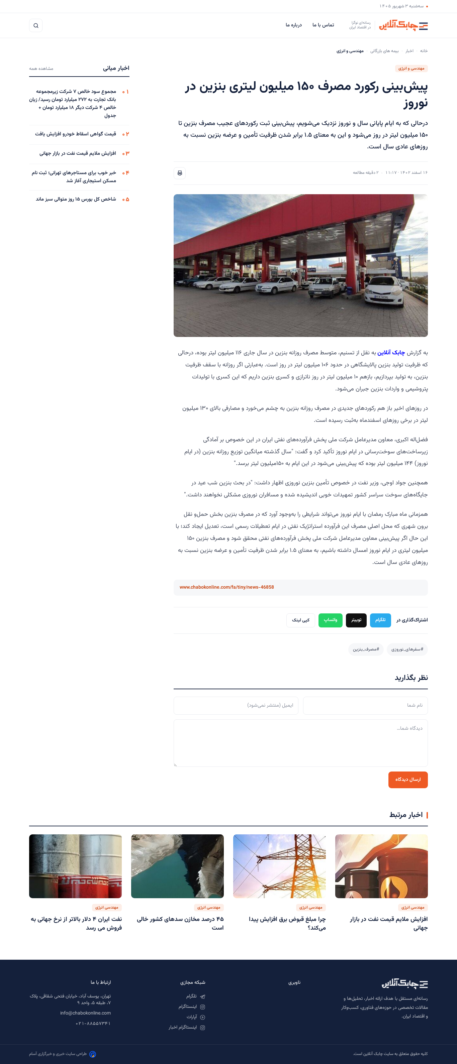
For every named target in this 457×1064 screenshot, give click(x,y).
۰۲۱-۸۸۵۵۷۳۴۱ (93, 1024)
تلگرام (380, 619)
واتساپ (330, 619)
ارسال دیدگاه (408, 780)
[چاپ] (180, 173)
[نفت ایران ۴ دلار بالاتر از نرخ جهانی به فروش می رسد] (75, 866)
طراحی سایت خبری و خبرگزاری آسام (58, 1054)
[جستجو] (35, 25)
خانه (424, 51)
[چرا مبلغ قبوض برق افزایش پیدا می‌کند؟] (279, 866)
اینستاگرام (188, 1006)
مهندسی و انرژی (411, 69)
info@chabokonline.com (85, 1013)
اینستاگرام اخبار (183, 1027)
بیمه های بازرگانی (384, 51)
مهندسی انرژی (413, 908)
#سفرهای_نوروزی (407, 649)
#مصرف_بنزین (366, 649)
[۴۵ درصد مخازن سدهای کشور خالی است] (177, 866)
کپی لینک (300, 620)
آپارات (192, 1017)
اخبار (409, 51)
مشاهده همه (41, 68)
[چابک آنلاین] (371, 983)
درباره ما (294, 25)
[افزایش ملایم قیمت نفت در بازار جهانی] (381, 866)
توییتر (356, 619)
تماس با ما (324, 25)
